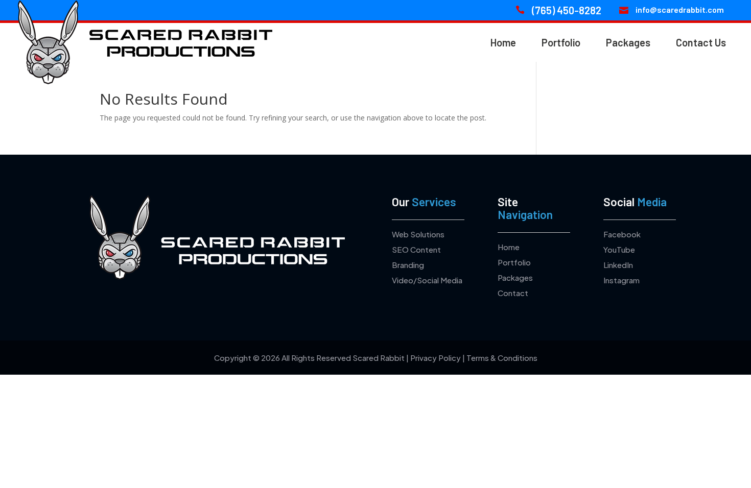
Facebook (622, 234)
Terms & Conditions (501, 357)
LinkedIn (618, 265)
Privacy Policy (435, 357)
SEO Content (416, 249)
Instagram (621, 280)
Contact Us (701, 42)
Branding (408, 265)
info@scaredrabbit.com (680, 9)
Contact (513, 293)
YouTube (619, 249)
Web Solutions (418, 234)
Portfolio (561, 42)
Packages (628, 42)
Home (503, 42)
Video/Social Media (427, 280)
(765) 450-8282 (566, 10)
